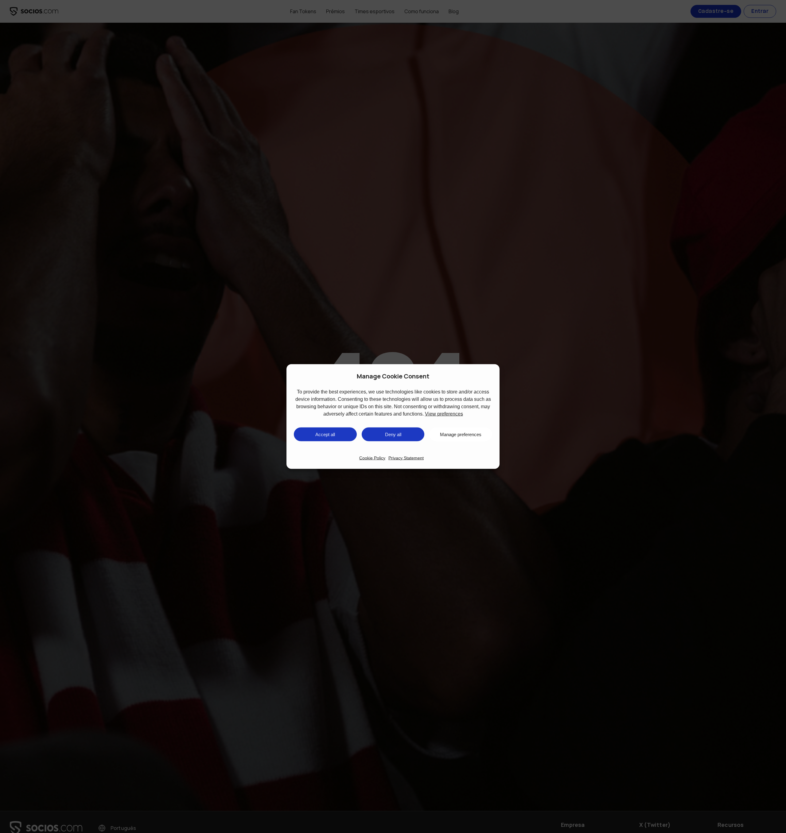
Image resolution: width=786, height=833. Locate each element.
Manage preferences (460, 434)
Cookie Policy (372, 457)
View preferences (444, 413)
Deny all (393, 434)
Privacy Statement (406, 457)
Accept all (325, 434)
